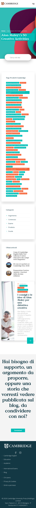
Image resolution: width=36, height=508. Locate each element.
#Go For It (22, 83)
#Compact (9, 166)
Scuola (10, 231)
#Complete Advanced (12, 90)
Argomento (12, 216)
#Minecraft (9, 191)
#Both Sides (10, 147)
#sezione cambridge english (14, 184)
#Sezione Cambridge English (14, 102)
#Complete (24, 162)
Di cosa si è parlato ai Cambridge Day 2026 (21, 265)
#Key (18, 179)
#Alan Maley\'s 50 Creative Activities (16, 159)
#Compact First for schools (13, 85)
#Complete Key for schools (13, 87)
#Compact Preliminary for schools (15, 164)
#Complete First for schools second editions (16, 92)
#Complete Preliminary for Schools (15, 117)
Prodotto (11, 227)
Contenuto (12, 219)
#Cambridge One (11, 179)
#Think (21, 174)
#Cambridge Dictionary (12, 109)
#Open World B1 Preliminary (14, 107)
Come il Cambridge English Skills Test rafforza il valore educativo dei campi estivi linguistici (21, 255)
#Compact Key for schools (13, 124)
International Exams (11, 468)
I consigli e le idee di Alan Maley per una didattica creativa (24, 301)
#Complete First (23, 131)
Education (7, 459)
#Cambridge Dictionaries (13, 133)
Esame (10, 223)
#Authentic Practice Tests (13, 186)
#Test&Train (10, 138)
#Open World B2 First (12, 174)
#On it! (22, 109)
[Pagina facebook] (16, 452)
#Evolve (16, 172)
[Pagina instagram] (20, 452)
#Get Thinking (23, 98)
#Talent (18, 112)
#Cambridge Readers (12, 131)
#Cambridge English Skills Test (14, 95)
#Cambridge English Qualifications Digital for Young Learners (17, 169)
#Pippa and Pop (11, 112)
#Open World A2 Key (20, 147)
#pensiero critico (22, 292)
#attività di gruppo (22, 290)
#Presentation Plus (11, 196)
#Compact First (10, 121)
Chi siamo (7, 477)
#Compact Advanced (18, 119)
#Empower (25, 114)
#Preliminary (23, 193)
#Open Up (9, 172)
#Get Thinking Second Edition (14, 136)
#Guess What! (10, 177)
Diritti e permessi (10, 485)
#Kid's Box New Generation (14, 105)
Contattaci (18, 430)
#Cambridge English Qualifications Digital (17, 145)
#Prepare (9, 119)
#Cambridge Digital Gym (13, 152)
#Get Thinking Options (12, 98)
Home (3, 31)
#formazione (23, 286)
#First (18, 162)
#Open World (25, 179)
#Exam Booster (11, 162)
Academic (7, 463)
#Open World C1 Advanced (13, 114)
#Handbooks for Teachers (13, 143)
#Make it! (9, 181)
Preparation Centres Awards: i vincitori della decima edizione (21, 273)
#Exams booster (18, 191)
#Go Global (16, 181)
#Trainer (22, 172)
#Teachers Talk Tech (12, 150)
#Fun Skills (18, 177)
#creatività (21, 288)
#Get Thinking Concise (12, 193)
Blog (5, 472)
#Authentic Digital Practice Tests (15, 126)
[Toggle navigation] (33, 4)
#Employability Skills (12, 157)
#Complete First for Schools (14, 100)
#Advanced (22, 90)
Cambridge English (10, 456)
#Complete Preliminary (12, 83)
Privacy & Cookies (10, 481)
